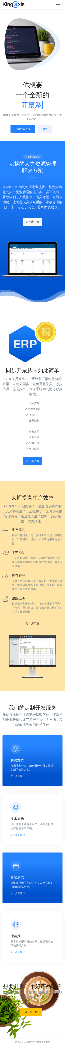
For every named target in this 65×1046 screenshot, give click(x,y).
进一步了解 (16, 776)
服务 (45, 129)
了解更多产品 (23, 129)
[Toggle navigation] (57, 4)
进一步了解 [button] (32, 221)
